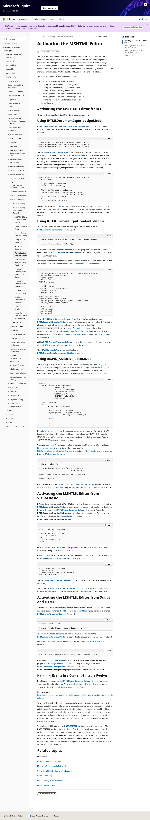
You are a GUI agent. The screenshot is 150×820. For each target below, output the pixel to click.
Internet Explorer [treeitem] (10, 44)
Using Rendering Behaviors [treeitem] (21, 241)
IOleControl (90, 451)
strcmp (65, 206)
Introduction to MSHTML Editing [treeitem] (21, 234)
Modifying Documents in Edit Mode (70, 687)
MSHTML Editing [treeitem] (19, 204)
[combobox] (15, 39)
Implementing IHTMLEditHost (49, 780)
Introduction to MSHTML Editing (50, 761)
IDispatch (41, 367)
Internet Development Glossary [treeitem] (18, 378)
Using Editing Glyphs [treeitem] (20, 307)
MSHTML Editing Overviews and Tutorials (58, 37)
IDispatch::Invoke (98, 373)
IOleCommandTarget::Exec (74, 331)
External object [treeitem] (13, 110)
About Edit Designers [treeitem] (19, 247)
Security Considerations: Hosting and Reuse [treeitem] (18, 185)
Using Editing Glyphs (45, 776)
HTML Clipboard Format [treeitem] (21, 227)
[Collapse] (27, 35)
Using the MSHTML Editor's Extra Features (54, 771)
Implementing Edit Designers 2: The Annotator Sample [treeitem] (21, 273)
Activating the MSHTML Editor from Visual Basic (134, 46)
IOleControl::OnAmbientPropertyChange (54, 451)
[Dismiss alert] (145, 4)
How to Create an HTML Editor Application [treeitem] (20, 262)
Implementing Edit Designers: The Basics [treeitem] (20, 283)
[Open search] (139, 19)
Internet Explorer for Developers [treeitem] (13, 55)
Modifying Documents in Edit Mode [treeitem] (20, 299)
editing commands (85, 328)
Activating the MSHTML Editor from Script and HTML (134, 51)
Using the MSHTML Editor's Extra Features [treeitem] (21, 315)
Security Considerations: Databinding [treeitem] (15, 358)
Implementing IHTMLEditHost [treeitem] (20, 291)
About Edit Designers (46, 785)
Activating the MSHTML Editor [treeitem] (21, 254)
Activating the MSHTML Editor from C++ (135, 42)
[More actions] (111, 36)
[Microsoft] (4, 19)
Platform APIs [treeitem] (13, 81)
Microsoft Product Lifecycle (68, 26)
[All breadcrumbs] (39, 36)
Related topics (129, 55)
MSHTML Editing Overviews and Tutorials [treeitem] (21, 219)
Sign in (144, 19)
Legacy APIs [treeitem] (14, 146)
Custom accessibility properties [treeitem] (15, 86)
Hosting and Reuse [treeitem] (18, 178)
